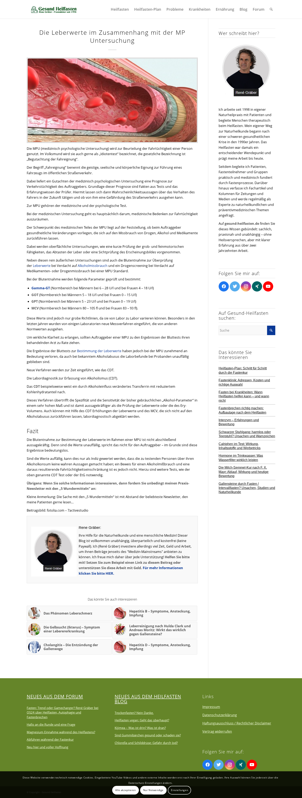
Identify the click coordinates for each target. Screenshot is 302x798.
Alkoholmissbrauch (92, 265)
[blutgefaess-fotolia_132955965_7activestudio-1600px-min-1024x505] (112, 100)
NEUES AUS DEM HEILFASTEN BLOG (148, 699)
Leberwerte (42, 265)
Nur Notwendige (153, 790)
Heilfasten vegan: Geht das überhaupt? (142, 720)
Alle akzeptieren (125, 790)
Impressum (211, 707)
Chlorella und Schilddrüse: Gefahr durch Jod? (146, 743)
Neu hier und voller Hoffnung (47, 747)
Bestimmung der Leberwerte (99, 351)
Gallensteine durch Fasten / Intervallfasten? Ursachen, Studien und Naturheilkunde (247, 488)
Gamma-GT (40, 288)
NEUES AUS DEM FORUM (55, 696)
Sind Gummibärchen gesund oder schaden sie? (148, 735)
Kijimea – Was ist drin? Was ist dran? (140, 728)
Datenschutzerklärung (219, 715)
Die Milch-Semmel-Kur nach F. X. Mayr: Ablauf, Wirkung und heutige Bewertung (244, 472)
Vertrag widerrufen (217, 731)
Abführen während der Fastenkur (50, 739)
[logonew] (53, 9)
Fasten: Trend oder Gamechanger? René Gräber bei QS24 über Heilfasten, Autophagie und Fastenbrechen (62, 712)
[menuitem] (119, 9)
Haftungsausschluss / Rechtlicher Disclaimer (236, 723)
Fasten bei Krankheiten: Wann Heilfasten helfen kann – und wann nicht (244, 396)
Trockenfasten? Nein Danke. (134, 713)
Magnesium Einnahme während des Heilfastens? (61, 732)
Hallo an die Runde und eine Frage (51, 724)
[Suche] (271, 9)
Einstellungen (179, 790)
